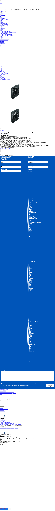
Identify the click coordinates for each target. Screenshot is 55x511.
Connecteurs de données (4, 24)
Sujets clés (1, 22)
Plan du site (2, 421)
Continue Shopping (2, 442)
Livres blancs (2, 77)
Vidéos (1, 20)
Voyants (1, 36)
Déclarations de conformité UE (4, 73)
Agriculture (1, 59)
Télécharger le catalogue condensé (13, 428)
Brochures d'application (3, 70)
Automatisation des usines (4, 23)
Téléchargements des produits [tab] (4, 389)
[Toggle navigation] (5, 11)
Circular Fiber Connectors (4, 33)
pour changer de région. (31, 438)
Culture (1, 26)
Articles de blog (2, 18)
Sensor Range (2, 37)
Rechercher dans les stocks (4, 63)
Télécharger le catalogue (4, 428)
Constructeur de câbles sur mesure (5, 47)
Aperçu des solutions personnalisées (5, 46)
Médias (1, 16)
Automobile (1, 54)
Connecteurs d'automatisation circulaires (6, 34)
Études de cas (2, 48)
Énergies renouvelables (3, 56)
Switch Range (2, 38)
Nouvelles (1, 413)
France (1, 3)
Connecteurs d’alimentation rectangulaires (6, 35)
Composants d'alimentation (4, 40)
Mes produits (2, 41)
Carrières (1, 27)
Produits (1, 29)
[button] (1, 394)
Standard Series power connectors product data (7, 392)
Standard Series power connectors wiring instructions (8, 393)
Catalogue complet (3, 68)
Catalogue (1, 66)
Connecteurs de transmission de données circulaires (8, 32)
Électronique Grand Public (4, 60)
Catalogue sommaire (3, 69)
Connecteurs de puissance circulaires (5, 31)
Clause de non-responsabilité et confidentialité (7, 423)
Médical (1, 55)
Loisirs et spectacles (3, 58)
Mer (0, 52)
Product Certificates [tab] (3, 390)
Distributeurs (2, 61)
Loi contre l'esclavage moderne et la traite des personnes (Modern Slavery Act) (12, 424)
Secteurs (1, 49)
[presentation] (0, 128)
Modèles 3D (2, 71)
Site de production (3, 15)
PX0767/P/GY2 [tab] (2, 397)
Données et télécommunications (5, 57)
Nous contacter (2, 28)
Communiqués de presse (4, 19)
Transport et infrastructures (4, 53)
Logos (1, 75)
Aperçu (1, 14)
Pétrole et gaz (2, 51)
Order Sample (2, 148)
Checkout (6, 442)
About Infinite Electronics (4, 25)
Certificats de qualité (3, 74)
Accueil (1, 9)
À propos (1, 13)
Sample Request (2, 43)
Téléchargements (2, 64)
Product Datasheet (3, 391)
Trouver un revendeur (7, 148)
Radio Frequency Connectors (4, 39)
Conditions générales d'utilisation (5, 422)
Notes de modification (3, 72)
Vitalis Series (2, 21)
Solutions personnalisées (4, 44)
